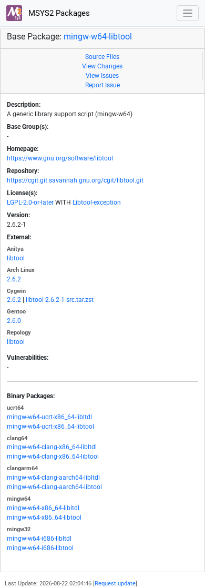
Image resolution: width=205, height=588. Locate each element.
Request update (115, 583)
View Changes (102, 66)
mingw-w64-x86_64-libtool (44, 517)
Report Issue (102, 85)
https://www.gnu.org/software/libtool (60, 158)
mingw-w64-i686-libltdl (39, 538)
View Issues (102, 75)
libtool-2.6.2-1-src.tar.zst (60, 299)
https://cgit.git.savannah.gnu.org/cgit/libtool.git (75, 180)
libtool (16, 258)
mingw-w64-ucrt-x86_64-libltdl (49, 417)
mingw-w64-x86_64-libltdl (43, 508)
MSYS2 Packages (58, 13)
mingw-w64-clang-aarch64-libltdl (53, 477)
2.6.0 (14, 321)
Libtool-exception (97, 202)
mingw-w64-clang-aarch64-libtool (54, 487)
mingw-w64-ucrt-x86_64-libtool (50, 426)
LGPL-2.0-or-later (30, 202)
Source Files (102, 56)
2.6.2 (14, 279)
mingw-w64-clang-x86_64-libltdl (52, 447)
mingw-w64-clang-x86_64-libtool (53, 456)
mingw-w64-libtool (98, 37)
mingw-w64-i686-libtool (40, 548)
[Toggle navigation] (188, 13)
